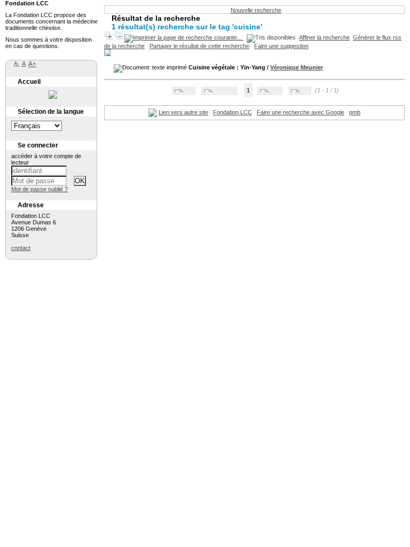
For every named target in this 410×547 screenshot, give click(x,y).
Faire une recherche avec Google (300, 112)
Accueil (29, 81)
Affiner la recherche (324, 37)
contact (20, 248)
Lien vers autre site (183, 112)
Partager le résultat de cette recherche (199, 46)
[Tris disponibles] (271, 37)
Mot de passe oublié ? (39, 189)
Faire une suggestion (281, 46)
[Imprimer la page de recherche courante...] (183, 37)
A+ (32, 64)
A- (16, 63)
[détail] (107, 52)
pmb (354, 112)
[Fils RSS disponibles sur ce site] (152, 112)
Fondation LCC (232, 112)
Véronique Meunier (296, 67)
